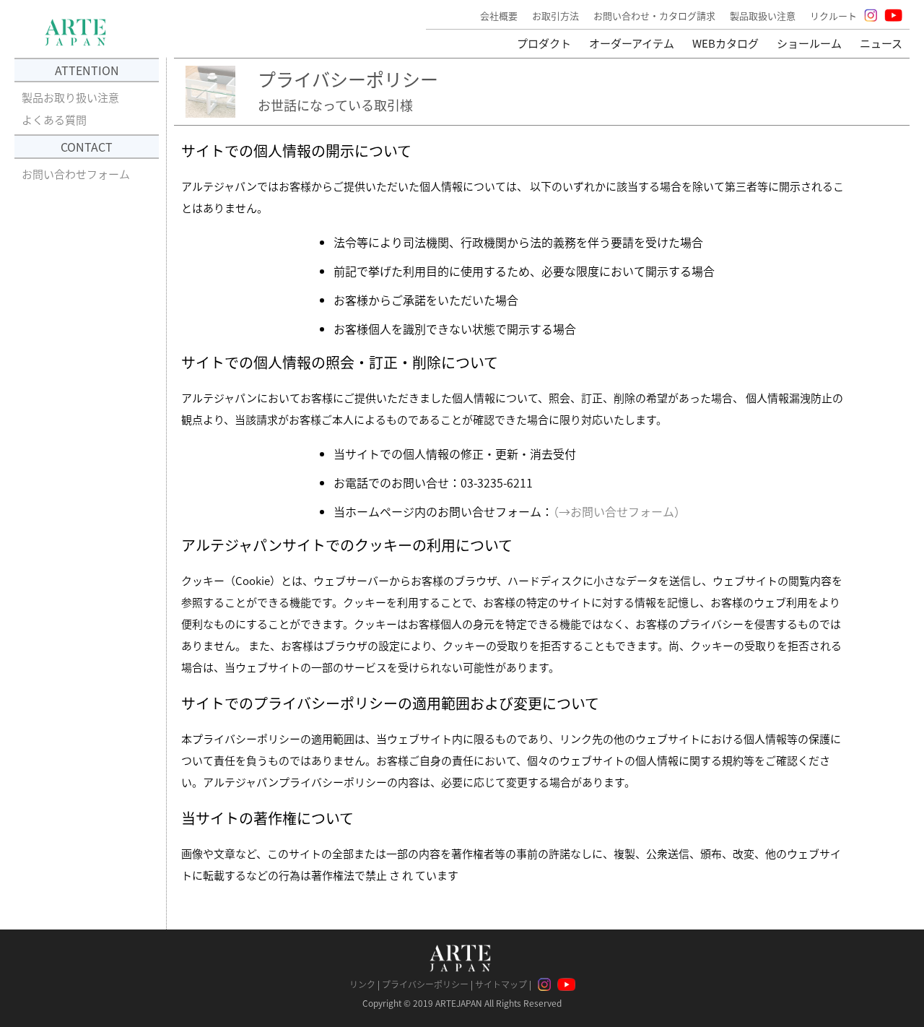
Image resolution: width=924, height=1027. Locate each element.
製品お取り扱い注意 (70, 97)
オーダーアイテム (631, 43)
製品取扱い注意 (763, 15)
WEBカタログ (725, 43)
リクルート (833, 15)
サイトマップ (501, 984)
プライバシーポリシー (425, 984)
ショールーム (809, 43)
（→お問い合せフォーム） (619, 511)
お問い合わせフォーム (76, 173)
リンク (362, 984)
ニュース (881, 43)
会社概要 (499, 15)
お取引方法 (555, 15)
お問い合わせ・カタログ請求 (654, 15)
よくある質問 (54, 119)
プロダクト (544, 43)
